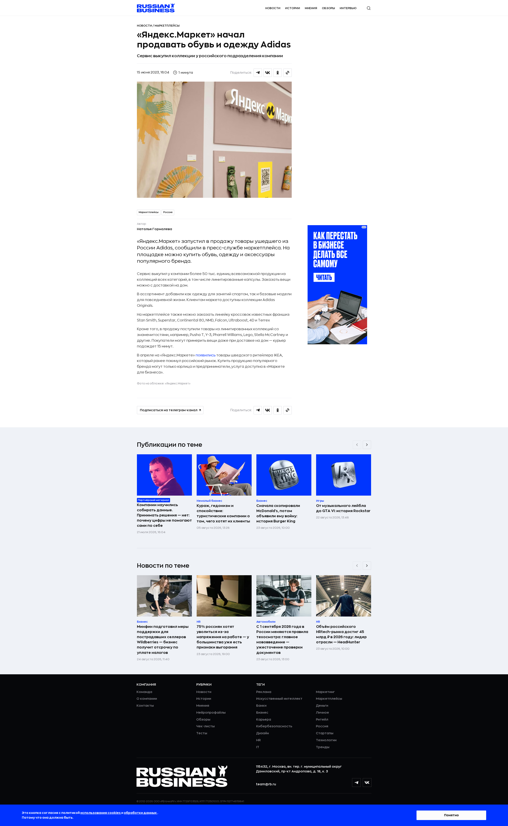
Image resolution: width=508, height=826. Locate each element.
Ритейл (322, 719)
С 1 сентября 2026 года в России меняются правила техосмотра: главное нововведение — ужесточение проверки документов (282, 639)
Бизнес (262, 712)
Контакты (145, 705)
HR (258, 740)
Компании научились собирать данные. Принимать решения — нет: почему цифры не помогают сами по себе (164, 515)
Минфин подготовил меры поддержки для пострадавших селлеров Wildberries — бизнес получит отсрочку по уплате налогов (163, 639)
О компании (147, 698)
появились (206, 355)
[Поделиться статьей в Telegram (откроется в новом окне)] (258, 73)
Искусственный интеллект (279, 698)
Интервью (348, 8)
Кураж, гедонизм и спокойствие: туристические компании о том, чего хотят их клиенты (223, 513)
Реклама (263, 692)
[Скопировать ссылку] (287, 73)
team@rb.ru (266, 784)
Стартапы (324, 733)
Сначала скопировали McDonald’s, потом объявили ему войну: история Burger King (278, 513)
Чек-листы (205, 726)
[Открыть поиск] (368, 8)
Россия (167, 212)
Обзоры (328, 8)
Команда (144, 692)
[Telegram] (356, 782)
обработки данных (140, 812)
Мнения (311, 8)
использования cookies (100, 812)
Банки (261, 705)
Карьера (263, 719)
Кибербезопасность (274, 726)
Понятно (451, 815)
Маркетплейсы (167, 25)
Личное (322, 712)
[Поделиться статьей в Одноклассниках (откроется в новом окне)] (277, 73)
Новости (272, 8)
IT (257, 747)
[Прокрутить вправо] (367, 445)
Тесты (201, 733)
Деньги (322, 705)
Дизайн (262, 733)
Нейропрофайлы (211, 712)
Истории (292, 8)
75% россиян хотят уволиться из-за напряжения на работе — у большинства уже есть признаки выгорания (223, 637)
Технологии (326, 740)
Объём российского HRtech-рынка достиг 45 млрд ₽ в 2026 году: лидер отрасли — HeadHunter (341, 634)
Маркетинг (325, 692)
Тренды (322, 747)
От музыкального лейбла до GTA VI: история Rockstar (343, 508)
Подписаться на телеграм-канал (168, 410)
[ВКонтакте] (367, 782)
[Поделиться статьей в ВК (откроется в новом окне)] (268, 73)
